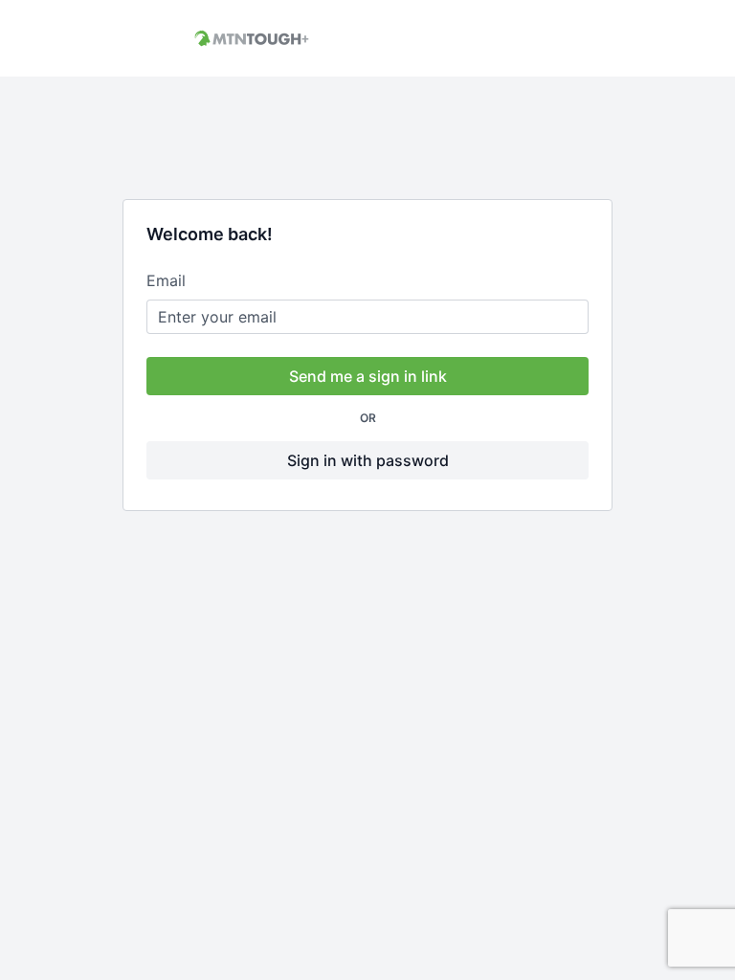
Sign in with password (368, 460)
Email (166, 280)
